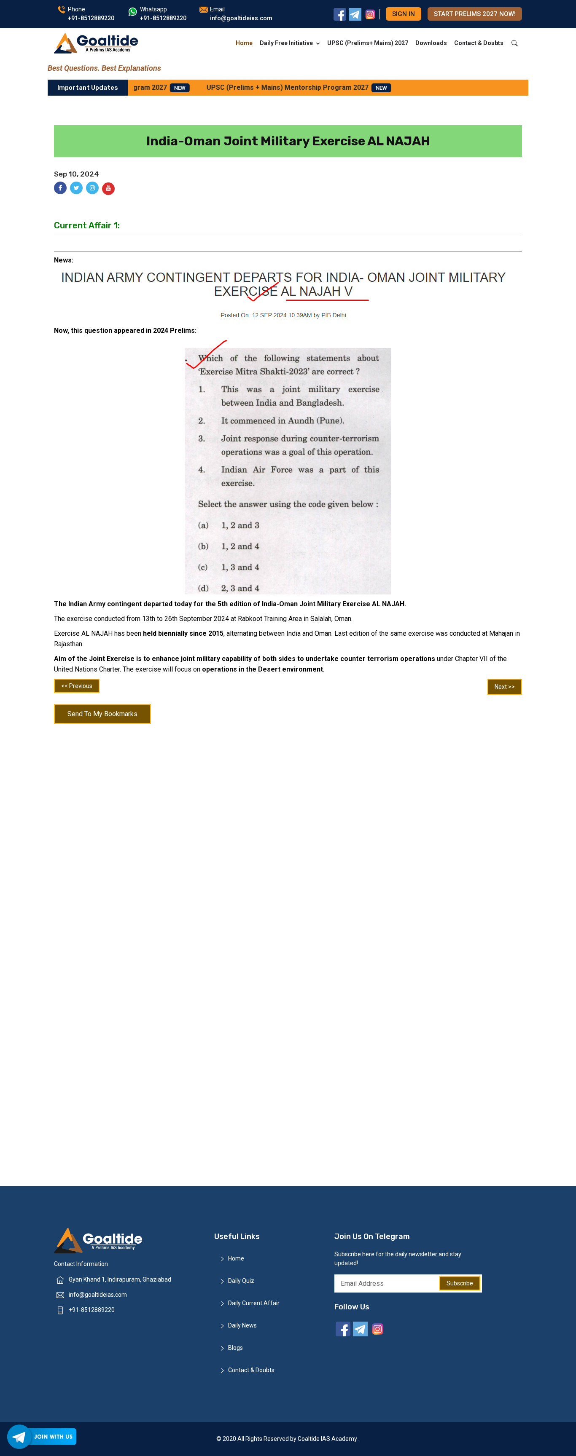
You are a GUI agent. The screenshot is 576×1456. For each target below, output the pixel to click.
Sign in (403, 14)
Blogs (235, 1347)
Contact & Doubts (478, 43)
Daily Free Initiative (286, 43)
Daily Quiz (241, 1280)
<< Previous (76, 685)
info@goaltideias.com (98, 1294)
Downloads (431, 43)
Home (244, 43)
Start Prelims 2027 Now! (475, 14)
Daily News (242, 1325)
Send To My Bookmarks (102, 714)
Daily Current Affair (254, 1303)
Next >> (505, 686)
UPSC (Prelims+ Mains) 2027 (367, 43)
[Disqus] (288, 838)
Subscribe (460, 1283)
